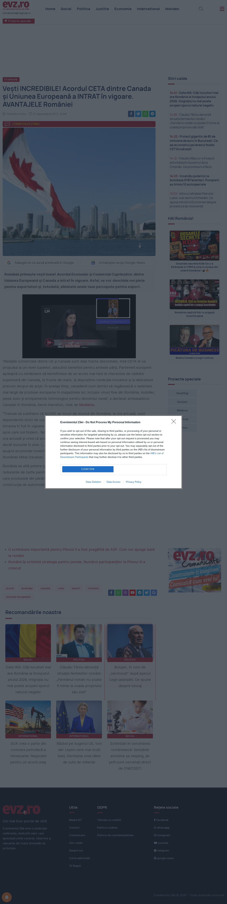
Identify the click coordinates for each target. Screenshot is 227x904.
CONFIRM (88, 469)
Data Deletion (93, 481)
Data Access (113, 481)
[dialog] (113, 452)
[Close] (174, 422)
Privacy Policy (133, 481)
